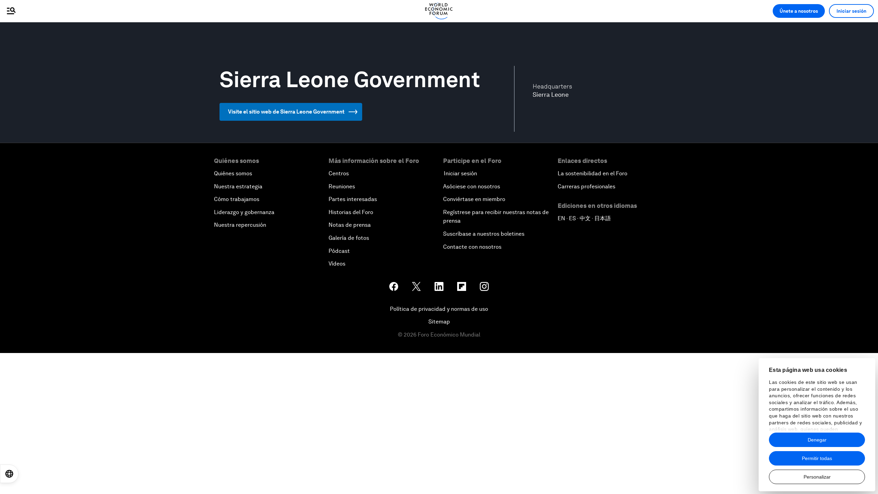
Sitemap (439, 321)
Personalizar (817, 477)
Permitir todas (817, 458)
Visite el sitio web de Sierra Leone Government (286, 111)
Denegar (817, 440)
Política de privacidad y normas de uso (439, 309)
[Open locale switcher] (9, 474)
